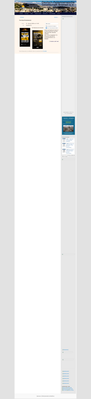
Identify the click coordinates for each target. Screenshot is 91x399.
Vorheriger (21, 17)
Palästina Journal (38, 13)
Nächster (56, 17)
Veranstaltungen (52, 13)
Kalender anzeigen (70, 155)
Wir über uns (45, 13)
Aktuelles (21, 13)
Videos (31, 13)
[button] (51, 26)
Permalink (45, 51)
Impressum (39, 396)
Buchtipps (26, 13)
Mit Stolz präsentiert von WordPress (48, 396)
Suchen (58, 13)
